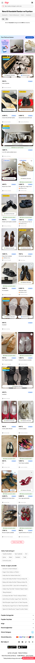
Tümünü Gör (29, 37)
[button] (2, 3)
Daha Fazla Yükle (17, 542)
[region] (18, 46)
